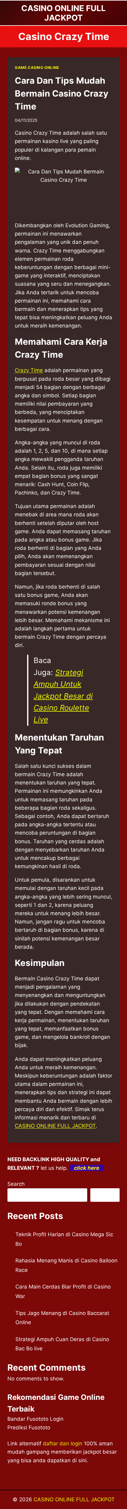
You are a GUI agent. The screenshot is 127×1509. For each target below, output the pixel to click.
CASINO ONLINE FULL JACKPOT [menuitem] (55, 1126)
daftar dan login (62, 1443)
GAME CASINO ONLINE (37, 67)
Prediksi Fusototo (28, 1427)
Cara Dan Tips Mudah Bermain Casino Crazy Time (61, 93)
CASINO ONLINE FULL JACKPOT (74, 1499)
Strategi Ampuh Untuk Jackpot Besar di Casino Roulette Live (63, 696)
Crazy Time (29, 370)
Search (16, 1184)
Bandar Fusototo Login (35, 1419)
